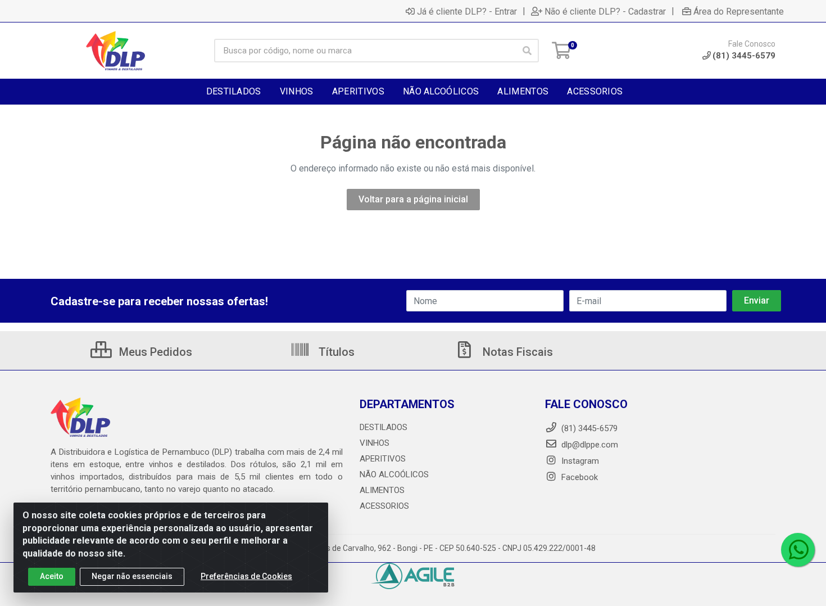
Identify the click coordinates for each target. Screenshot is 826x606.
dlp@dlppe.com (589, 445)
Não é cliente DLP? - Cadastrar (605, 11)
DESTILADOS (383, 427)
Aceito (51, 576)
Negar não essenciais (132, 576)
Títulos (335, 352)
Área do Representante (738, 11)
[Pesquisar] (527, 50)
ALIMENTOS (382, 490)
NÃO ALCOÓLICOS (394, 474)
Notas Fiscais (516, 352)
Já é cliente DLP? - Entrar (467, 11)
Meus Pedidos (154, 352)
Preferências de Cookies (246, 576)
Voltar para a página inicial (413, 199)
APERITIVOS (383, 459)
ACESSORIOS (384, 506)
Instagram (579, 461)
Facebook (578, 477)
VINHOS (374, 443)
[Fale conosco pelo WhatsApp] (798, 550)
